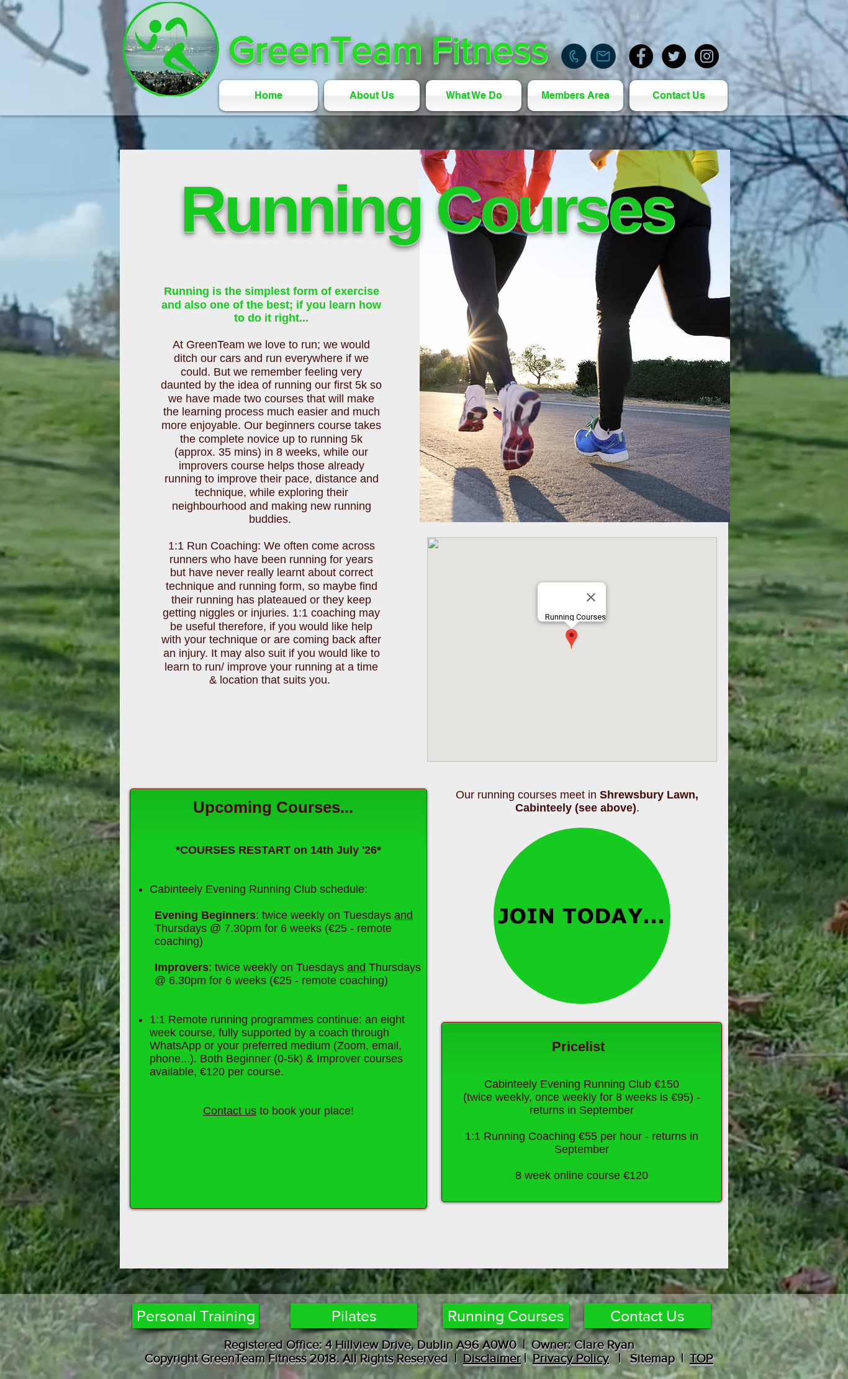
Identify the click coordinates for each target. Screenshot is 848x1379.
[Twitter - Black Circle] (674, 56)
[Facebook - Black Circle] (641, 56)
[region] (582, 916)
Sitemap (649, 1358)
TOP (701, 1358)
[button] (474, 95)
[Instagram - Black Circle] (707, 56)
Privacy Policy (571, 1358)
